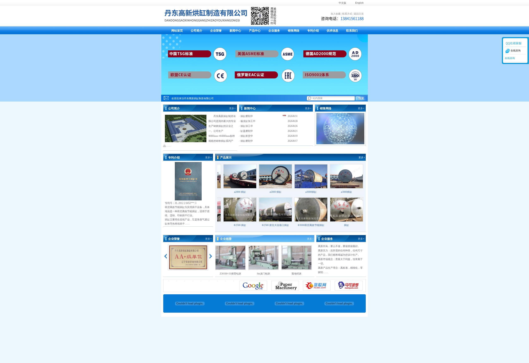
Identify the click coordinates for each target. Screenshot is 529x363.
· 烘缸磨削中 (246, 116)
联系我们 (352, 30)
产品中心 (255, 30)
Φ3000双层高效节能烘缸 (299, 225)
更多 (231, 108)
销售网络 (293, 30)
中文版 (342, 2)
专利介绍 (313, 30)
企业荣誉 (216, 30)
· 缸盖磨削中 (246, 131)
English (359, 2)
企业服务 (274, 30)
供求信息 (332, 30)
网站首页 (177, 30)
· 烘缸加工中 (246, 126)
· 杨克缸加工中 (247, 121)
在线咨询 (510, 58)
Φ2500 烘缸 (228, 225)
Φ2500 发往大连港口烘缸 (263, 225)
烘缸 (334, 225)
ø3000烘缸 (298, 191)
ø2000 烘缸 (228, 191)
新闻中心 (235, 30)
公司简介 (196, 30)
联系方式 (347, 13)
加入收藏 (336, 13)
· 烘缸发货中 (246, 136)
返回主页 (359, 13)
